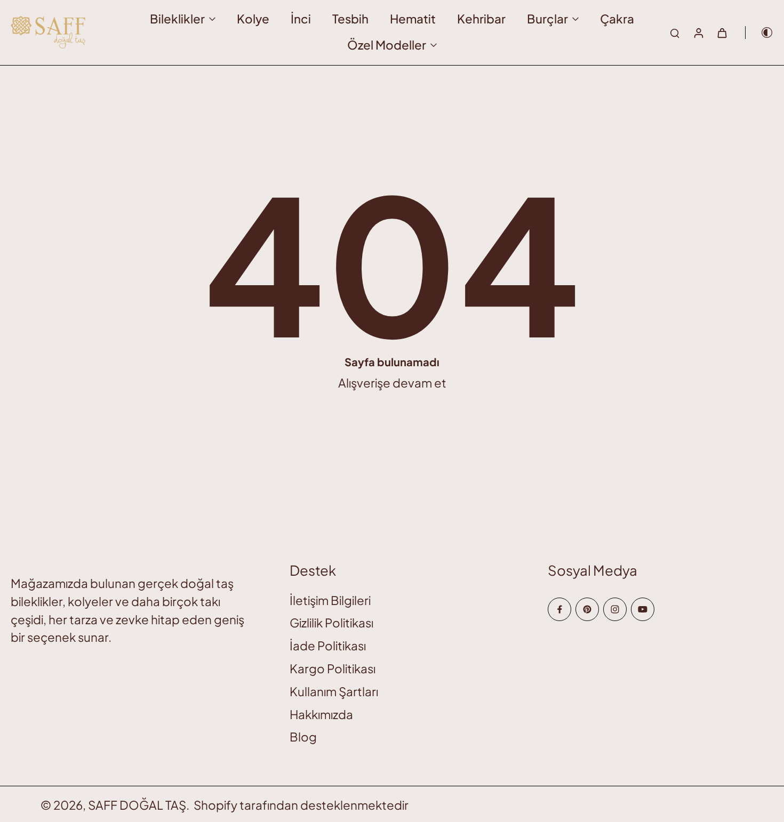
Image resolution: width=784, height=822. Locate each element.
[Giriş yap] (698, 32)
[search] (674, 32)
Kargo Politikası (332, 668)
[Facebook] (559, 609)
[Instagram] (615, 609)
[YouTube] (642, 609)
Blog (303, 736)
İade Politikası (328, 645)
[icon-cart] (721, 32)
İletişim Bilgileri (330, 600)
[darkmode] (759, 32)
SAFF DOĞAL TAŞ (137, 804)
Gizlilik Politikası (331, 622)
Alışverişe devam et (392, 382)
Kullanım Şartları (334, 691)
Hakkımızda (321, 714)
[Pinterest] (587, 609)
